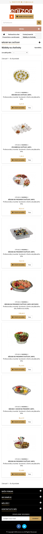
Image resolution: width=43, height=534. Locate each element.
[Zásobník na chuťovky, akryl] (21, 128)
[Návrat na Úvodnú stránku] (4, 34)
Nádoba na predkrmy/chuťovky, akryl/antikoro (21, 304)
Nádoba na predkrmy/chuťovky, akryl (21, 199)
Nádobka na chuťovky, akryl (21, 95)
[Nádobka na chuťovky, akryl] (21, 76)
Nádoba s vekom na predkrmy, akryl (21, 409)
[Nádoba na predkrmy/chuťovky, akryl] (21, 181)
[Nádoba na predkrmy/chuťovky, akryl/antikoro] (21, 285)
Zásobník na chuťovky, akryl (21, 147)
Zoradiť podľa (6, 52)
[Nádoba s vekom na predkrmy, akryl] (21, 390)
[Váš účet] (11, 16)
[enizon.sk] (21, 9)
